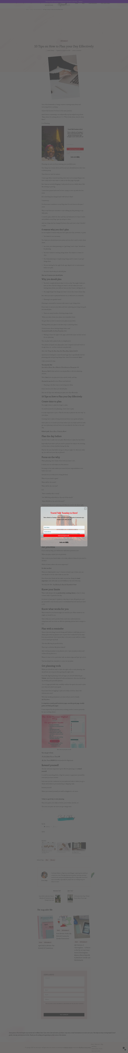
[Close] (85, 508)
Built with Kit (64, 542)
